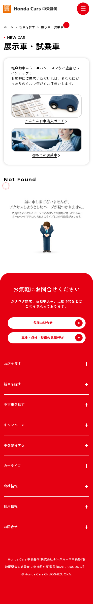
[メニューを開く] (83, 8)
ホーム (8, 27)
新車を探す (27, 27)
